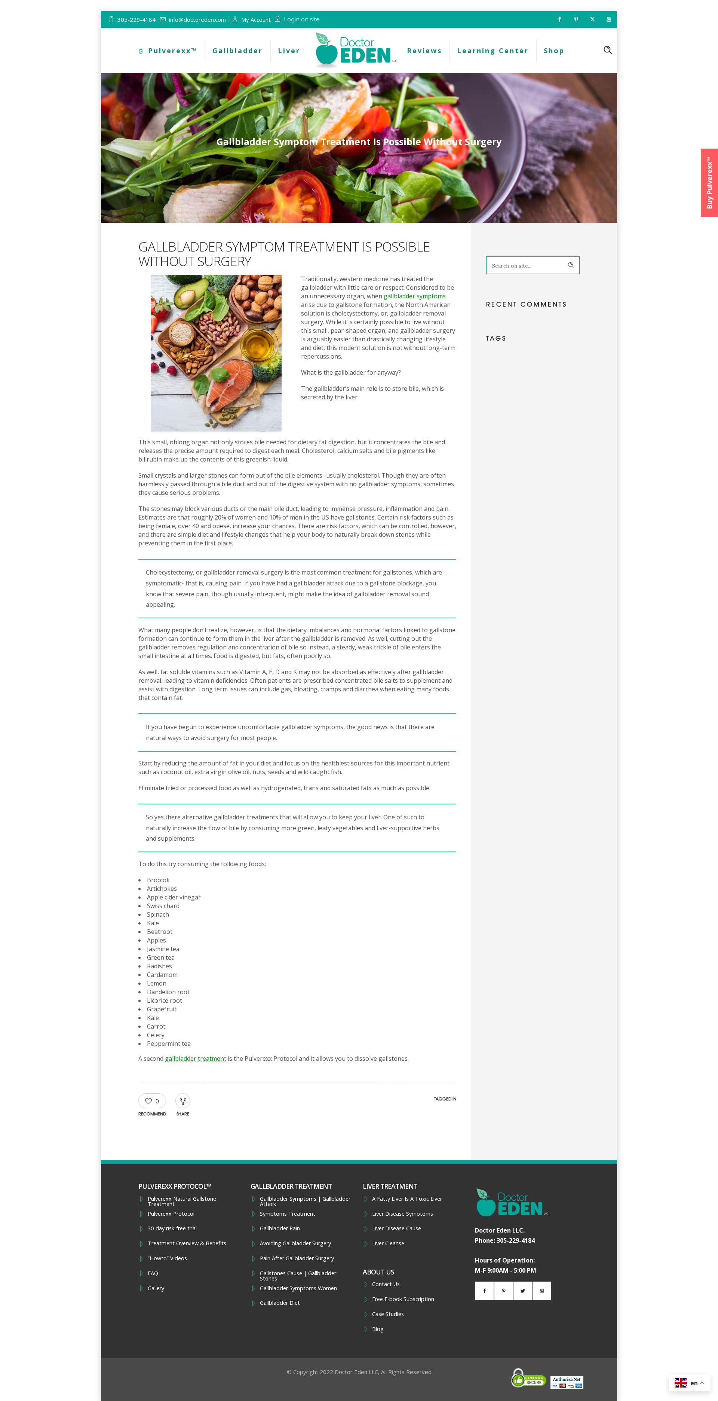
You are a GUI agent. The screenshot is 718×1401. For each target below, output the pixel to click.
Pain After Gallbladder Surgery (297, 1258)
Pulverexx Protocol (171, 1213)
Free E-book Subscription (403, 1299)
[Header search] (608, 50)
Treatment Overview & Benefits (187, 1243)
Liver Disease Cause (396, 1228)
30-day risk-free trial (172, 1228)
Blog (378, 1329)
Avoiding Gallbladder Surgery (295, 1243)
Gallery (156, 1288)
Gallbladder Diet (280, 1303)
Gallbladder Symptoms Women (298, 1288)
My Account (256, 19)
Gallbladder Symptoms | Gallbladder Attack (305, 1201)
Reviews (424, 50)
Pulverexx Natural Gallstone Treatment (182, 1201)
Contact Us (386, 1284)
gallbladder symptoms (415, 296)
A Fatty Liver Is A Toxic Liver (407, 1198)
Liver (289, 50)
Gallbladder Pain (280, 1228)
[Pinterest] (576, 19)
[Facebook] (559, 19)
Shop (554, 50)
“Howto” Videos (167, 1258)
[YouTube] (609, 19)
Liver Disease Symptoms (402, 1213)
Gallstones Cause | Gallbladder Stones (298, 1276)
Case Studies (388, 1314)
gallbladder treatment (195, 1058)
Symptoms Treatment (287, 1213)
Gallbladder (237, 50)
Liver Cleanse (388, 1243)
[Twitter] (592, 19)
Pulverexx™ (172, 50)
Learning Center (493, 50)
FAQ (153, 1273)
